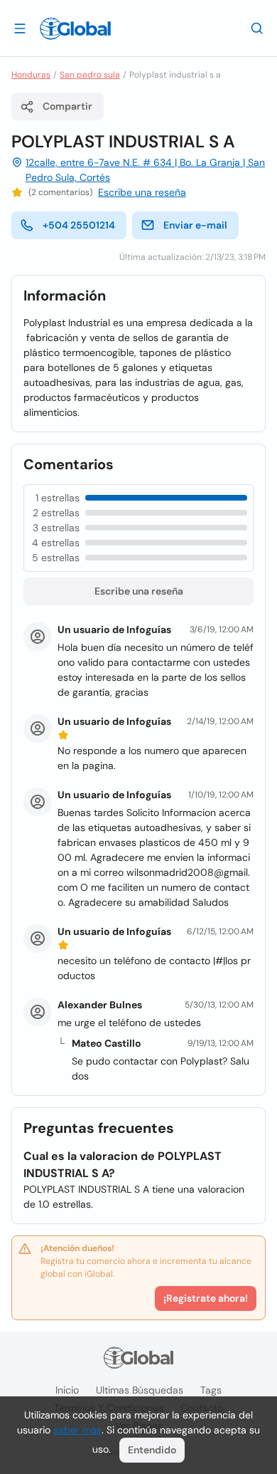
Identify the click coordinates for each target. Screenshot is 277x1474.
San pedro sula (90, 74)
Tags (211, 1390)
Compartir (67, 106)
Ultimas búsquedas (139, 1390)
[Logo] (75, 28)
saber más (77, 1429)
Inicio (67, 1390)
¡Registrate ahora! (205, 1298)
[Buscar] (257, 28)
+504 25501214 (79, 225)
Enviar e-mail (195, 225)
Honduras (30, 74)
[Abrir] (20, 28)
